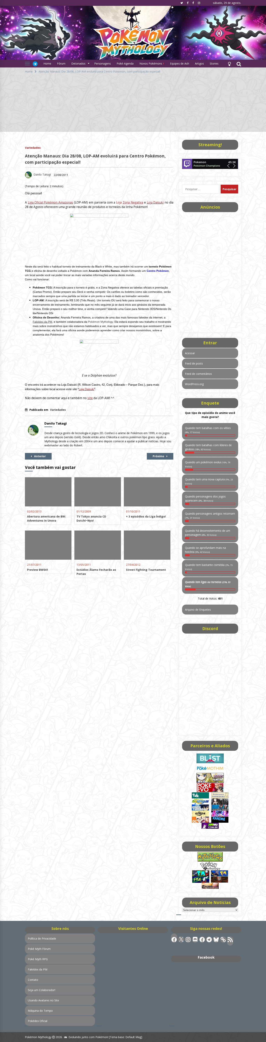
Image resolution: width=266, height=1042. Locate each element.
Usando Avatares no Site (43, 1000)
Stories (214, 63)
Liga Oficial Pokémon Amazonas (50, 202)
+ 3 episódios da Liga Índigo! (146, 516)
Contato (33, 980)
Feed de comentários (198, 374)
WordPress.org (194, 384)
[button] (229, 63)
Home (47, 63)
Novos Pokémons (151, 63)
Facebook (206, 957)
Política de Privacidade (42, 938)
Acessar (190, 353)
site (90, 398)
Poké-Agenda (125, 63)
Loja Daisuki (155, 202)
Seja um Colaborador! (41, 990)
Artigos (199, 63)
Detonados (78, 63)
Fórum (61, 63)
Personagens (102, 63)
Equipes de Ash (179, 63)
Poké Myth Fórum (39, 949)
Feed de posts (194, 363)
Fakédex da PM (42, 321)
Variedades (33, 147)
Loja (129, 202)
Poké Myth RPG (38, 959)
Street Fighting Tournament (146, 570)
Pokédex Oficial (37, 1021)
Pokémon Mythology (100, 321)
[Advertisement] (133, 104)
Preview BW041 (37, 570)
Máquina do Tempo (40, 1010)
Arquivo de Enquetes (198, 609)
